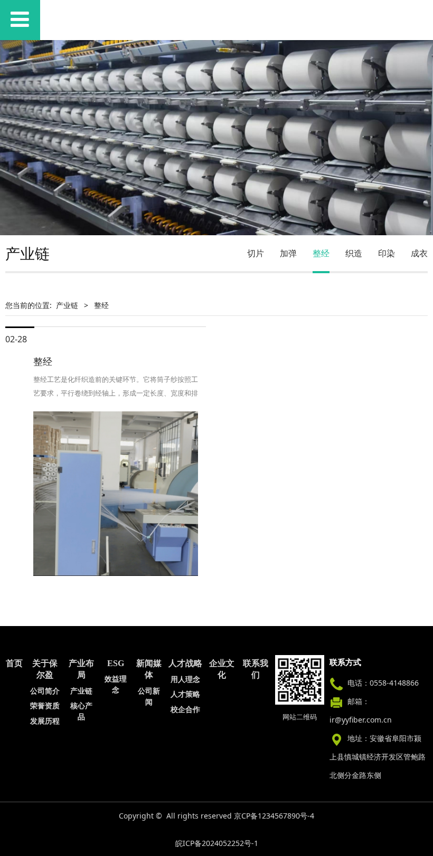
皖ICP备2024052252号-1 (216, 843)
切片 (255, 253)
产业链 (67, 305)
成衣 (419, 253)
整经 (321, 253)
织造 (353, 253)
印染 (386, 253)
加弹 (288, 253)
